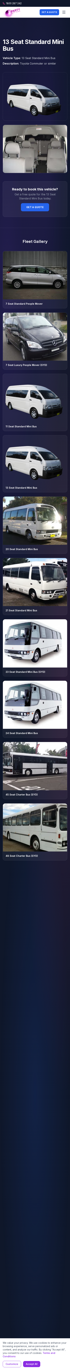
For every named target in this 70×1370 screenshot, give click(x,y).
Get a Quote (49, 12)
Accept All (32, 1364)
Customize (12, 1364)
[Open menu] (63, 12)
